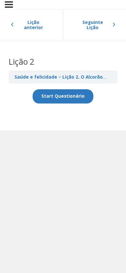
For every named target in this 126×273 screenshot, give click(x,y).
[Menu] (9, 4)
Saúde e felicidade (36, 77)
